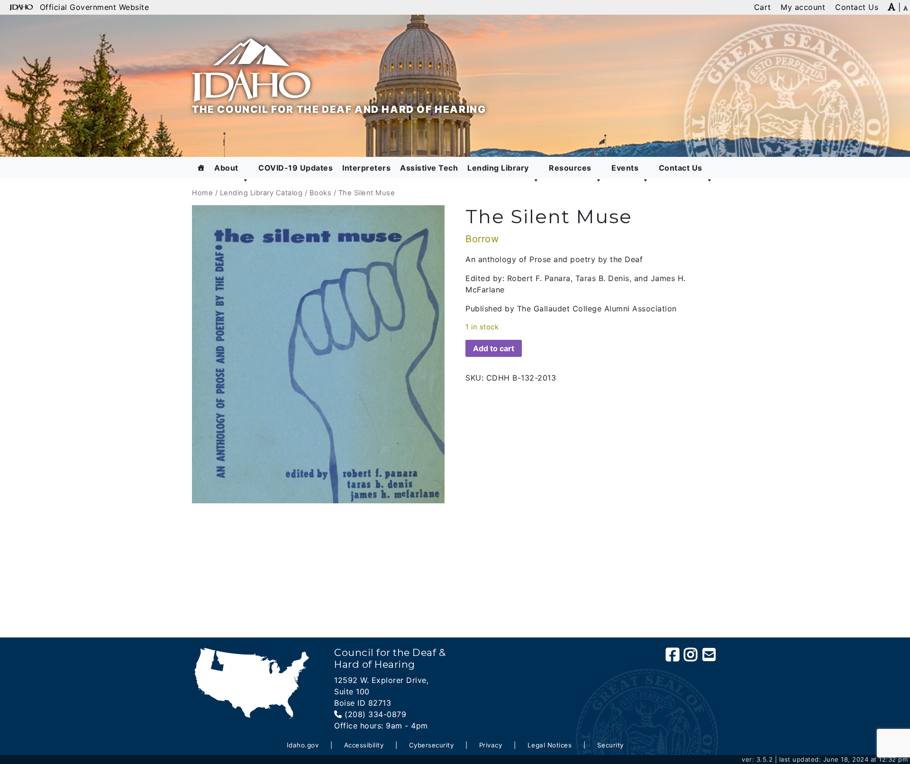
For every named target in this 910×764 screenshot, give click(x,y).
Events (624, 168)
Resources (570, 168)
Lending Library (498, 168)
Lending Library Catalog (261, 193)
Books (320, 193)
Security (610, 745)
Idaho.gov (303, 745)
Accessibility (364, 745)
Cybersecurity (431, 745)
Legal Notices (550, 745)
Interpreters (366, 168)
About (226, 168)
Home (202, 193)
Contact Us (680, 168)
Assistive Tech (429, 168)
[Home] (201, 167)
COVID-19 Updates (295, 168)
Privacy (490, 745)
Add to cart (493, 348)
